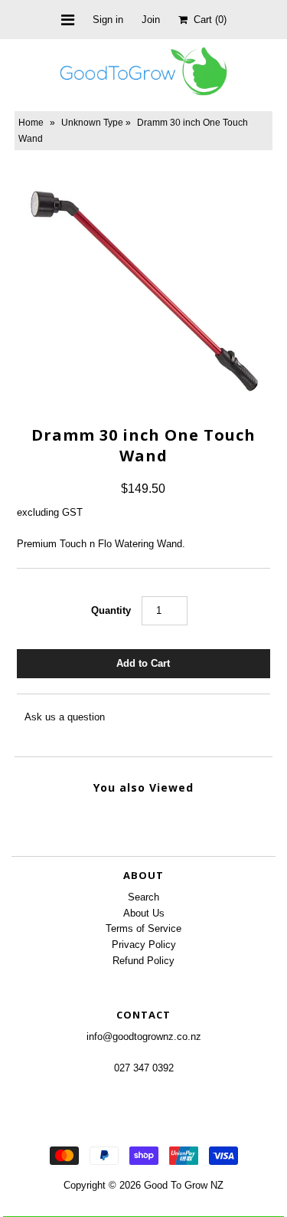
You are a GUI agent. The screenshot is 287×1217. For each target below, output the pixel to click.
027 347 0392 (144, 1068)
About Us (144, 913)
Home (31, 122)
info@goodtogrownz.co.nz (143, 1036)
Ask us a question (64, 717)
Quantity (111, 610)
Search (143, 897)
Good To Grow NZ (183, 1185)
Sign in (108, 19)
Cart (207, 19)
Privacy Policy (144, 944)
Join (151, 19)
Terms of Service (143, 928)
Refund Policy (143, 960)
